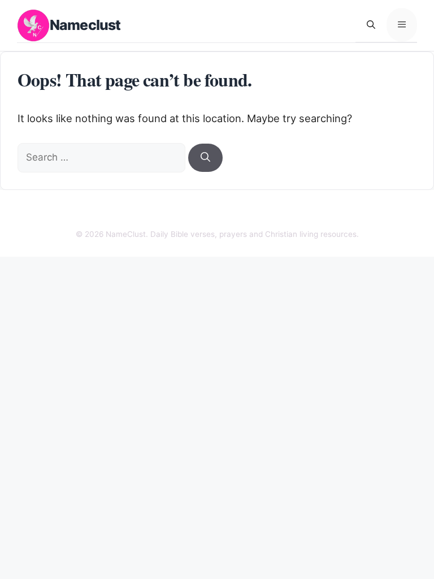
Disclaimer (188, 212)
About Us (90, 212)
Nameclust (85, 24)
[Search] (205, 158)
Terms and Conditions (321, 212)
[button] (371, 25)
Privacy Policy (244, 212)
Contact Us (138, 212)
